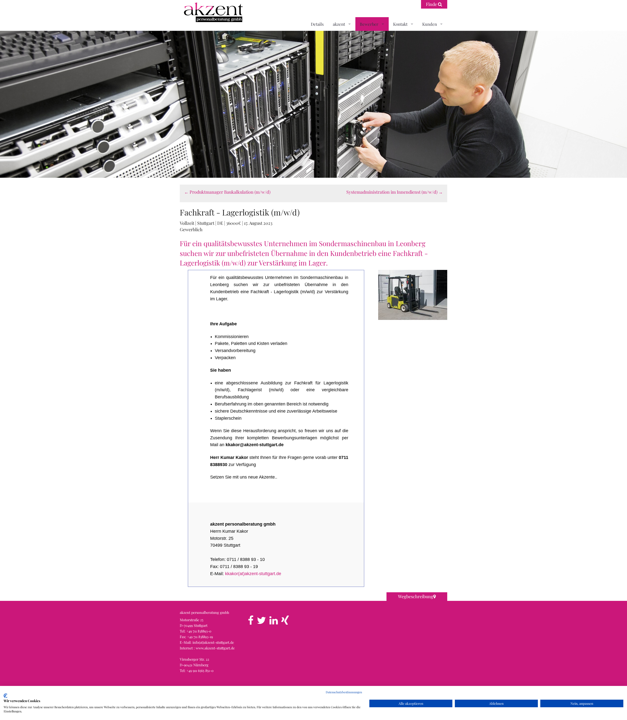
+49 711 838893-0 (198, 631)
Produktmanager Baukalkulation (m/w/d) (227, 192)
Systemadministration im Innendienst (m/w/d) (394, 192)
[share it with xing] (285, 622)
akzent (339, 24)
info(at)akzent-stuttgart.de (213, 642)
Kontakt (400, 24)
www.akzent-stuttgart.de (215, 647)
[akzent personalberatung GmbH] (212, 13)
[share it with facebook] (251, 622)
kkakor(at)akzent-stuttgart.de (253, 573)
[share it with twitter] (261, 622)
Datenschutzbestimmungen (344, 692)
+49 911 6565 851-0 (200, 670)
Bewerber (369, 24)
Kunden (429, 24)
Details (317, 24)
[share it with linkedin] (273, 622)
